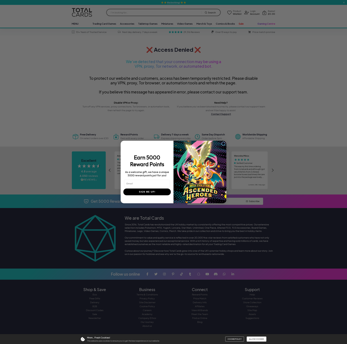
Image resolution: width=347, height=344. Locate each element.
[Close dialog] (223, 143)
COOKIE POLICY (235, 339)
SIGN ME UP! (147, 192)
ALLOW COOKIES (256, 339)
